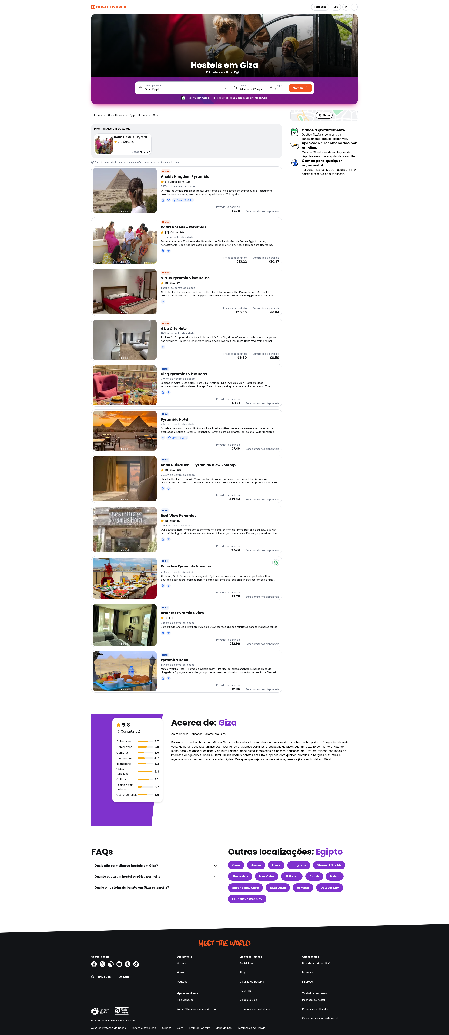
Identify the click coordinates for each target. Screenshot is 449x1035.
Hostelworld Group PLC (316, 963)
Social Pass (246, 963)
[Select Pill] (345, 7)
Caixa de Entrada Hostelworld (320, 1018)
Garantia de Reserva (252, 981)
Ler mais (176, 162)
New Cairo (266, 876)
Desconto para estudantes (255, 1008)
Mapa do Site (224, 1027)
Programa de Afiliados (315, 1008)
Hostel (165, 171)
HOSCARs (245, 990)
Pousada (182, 981)
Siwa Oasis (278, 887)
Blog (242, 972)
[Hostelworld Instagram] (111, 964)
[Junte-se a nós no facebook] (94, 964)
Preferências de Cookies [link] (252, 1027)
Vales (180, 1027)
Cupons (166, 1027)
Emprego (307, 981)
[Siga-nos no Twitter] (102, 964)
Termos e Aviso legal (144, 1027)
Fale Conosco (185, 999)
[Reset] (224, 88)
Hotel (165, 369)
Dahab (314, 876)
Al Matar (303, 887)
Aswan (256, 865)
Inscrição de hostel (313, 999)
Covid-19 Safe (185, 200)
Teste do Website (199, 1027)
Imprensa (307, 972)
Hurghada (298, 865)
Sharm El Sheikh (329, 865)
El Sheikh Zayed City (247, 899)
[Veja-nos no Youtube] (119, 964)
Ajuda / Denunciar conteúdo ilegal (197, 1008)
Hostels (181, 963)
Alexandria (240, 876)
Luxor (276, 865)
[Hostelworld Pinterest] (127, 964)
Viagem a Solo (248, 999)
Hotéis (181, 972)
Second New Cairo (245, 887)
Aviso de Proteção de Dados (108, 1027)
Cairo (236, 865)
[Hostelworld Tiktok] (136, 964)
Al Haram (291, 876)
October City (329, 887)
